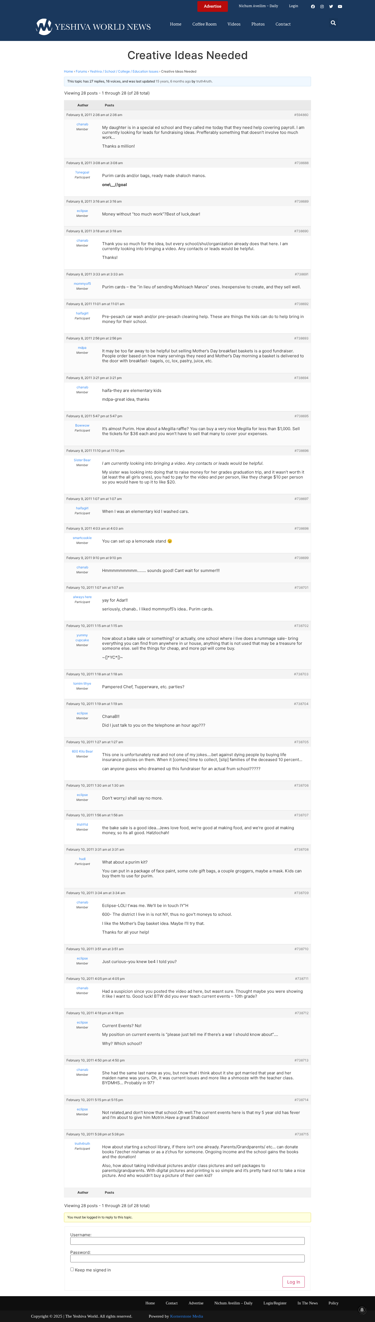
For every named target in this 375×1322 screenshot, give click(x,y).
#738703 (301, 674)
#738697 (302, 499)
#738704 (301, 704)
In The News (308, 1303)
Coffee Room (204, 24)
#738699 (302, 558)
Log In (293, 1282)
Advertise (196, 1303)
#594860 (301, 115)
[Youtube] (340, 6)
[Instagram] (322, 6)
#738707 (301, 815)
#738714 (302, 1100)
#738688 (302, 163)
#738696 (302, 451)
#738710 (302, 949)
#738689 (302, 201)
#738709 (301, 893)
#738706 (301, 785)
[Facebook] (313, 6)
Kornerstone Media (186, 1316)
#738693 (301, 338)
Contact (283, 24)
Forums (81, 71)
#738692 (302, 304)
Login (293, 6)
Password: (80, 1252)
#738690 (301, 231)
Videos (234, 24)
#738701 (302, 587)
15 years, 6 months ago (173, 81)
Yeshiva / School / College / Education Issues (124, 71)
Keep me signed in (93, 1270)
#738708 (301, 849)
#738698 (302, 528)
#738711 (302, 979)
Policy (333, 1303)
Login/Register (275, 1303)
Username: (80, 1235)
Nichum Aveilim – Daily (258, 6)
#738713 (302, 1060)
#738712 (302, 1013)
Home (175, 24)
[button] (333, 22)
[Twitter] (331, 6)
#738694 (301, 378)
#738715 (302, 1134)
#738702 (301, 626)
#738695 (302, 416)
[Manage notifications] (362, 1310)
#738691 (302, 274)
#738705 (301, 742)
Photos (258, 24)
